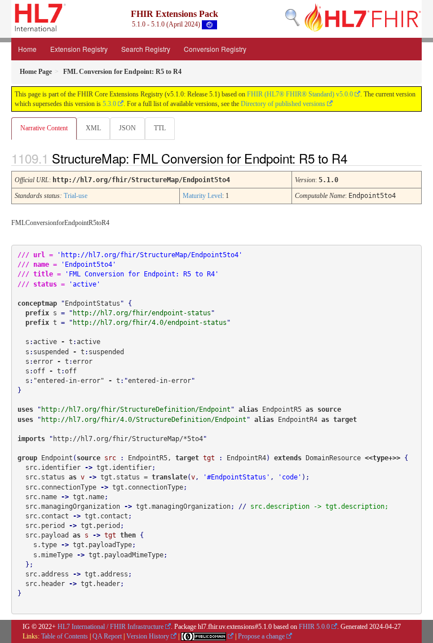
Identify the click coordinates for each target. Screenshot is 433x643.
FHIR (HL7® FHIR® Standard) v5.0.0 (300, 94)
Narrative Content (44, 128)
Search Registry (145, 49)
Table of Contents (64, 636)
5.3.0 (109, 104)
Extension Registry (79, 49)
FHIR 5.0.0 (314, 627)
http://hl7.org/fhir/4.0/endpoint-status (150, 323)
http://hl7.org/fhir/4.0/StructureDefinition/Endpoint (143, 420)
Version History (147, 636)
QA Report (107, 636)
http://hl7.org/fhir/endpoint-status (142, 313)
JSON (127, 128)
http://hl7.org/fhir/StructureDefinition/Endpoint (136, 409)
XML (93, 128)
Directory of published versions (283, 104)
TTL (160, 128)
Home (27, 49)
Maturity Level (202, 196)
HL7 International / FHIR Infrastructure (111, 627)
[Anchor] (357, 158)
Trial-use (75, 196)
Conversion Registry (215, 49)
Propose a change (261, 636)
